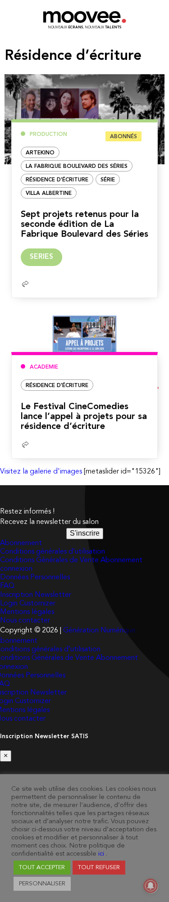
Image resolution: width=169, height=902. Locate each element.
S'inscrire (85, 533)
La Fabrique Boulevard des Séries (77, 166)
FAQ (7, 586)
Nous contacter (25, 620)
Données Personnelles (35, 577)
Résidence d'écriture (57, 180)
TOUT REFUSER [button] (99, 867)
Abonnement (21, 543)
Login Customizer (27, 603)
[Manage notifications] (150, 886)
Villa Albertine (49, 193)
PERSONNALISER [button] (42, 884)
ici (101, 854)
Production (48, 134)
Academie (44, 367)
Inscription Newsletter (35, 595)
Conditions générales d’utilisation (52, 551)
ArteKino (40, 153)
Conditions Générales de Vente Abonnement (71, 560)
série (107, 180)
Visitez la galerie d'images (41, 471)
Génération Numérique (99, 630)
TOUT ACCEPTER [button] (42, 867)
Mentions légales (27, 612)
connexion (16, 569)
